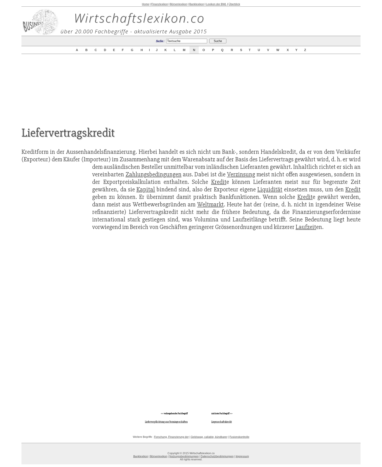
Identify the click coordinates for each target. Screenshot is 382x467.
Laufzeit (306, 227)
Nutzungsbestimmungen (184, 456)
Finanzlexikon (159, 4)
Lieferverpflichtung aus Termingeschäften (166, 421)
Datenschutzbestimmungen (217, 456)
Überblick (234, 4)
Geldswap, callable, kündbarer (209, 436)
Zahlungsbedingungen (153, 174)
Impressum (242, 456)
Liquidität (269, 189)
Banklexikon (196, 4)
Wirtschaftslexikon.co (139, 17)
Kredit (218, 182)
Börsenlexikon (178, 4)
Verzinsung (241, 174)
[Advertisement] (191, 87)
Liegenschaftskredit (221, 421)
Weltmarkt (210, 204)
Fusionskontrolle (239, 436)
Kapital (145, 189)
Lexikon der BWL (216, 4)
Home (145, 4)
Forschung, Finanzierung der (171, 436)
